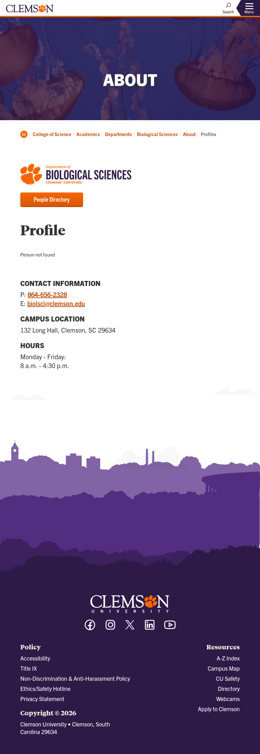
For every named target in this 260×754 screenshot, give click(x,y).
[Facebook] (90, 627)
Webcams (228, 698)
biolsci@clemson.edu (56, 303)
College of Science (52, 134)
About (189, 134)
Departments (118, 134)
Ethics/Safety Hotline (45, 688)
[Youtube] (170, 627)
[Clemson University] (30, 11)
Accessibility (35, 658)
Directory (229, 688)
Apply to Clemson (219, 708)
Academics (88, 134)
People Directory (52, 199)
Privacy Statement (42, 698)
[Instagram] (110, 627)
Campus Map (224, 668)
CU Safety (228, 678)
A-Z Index (228, 658)
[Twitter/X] (130, 628)
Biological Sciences (157, 134)
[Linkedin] (150, 627)
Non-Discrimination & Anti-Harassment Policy (75, 678)
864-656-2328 (47, 294)
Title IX (28, 668)
